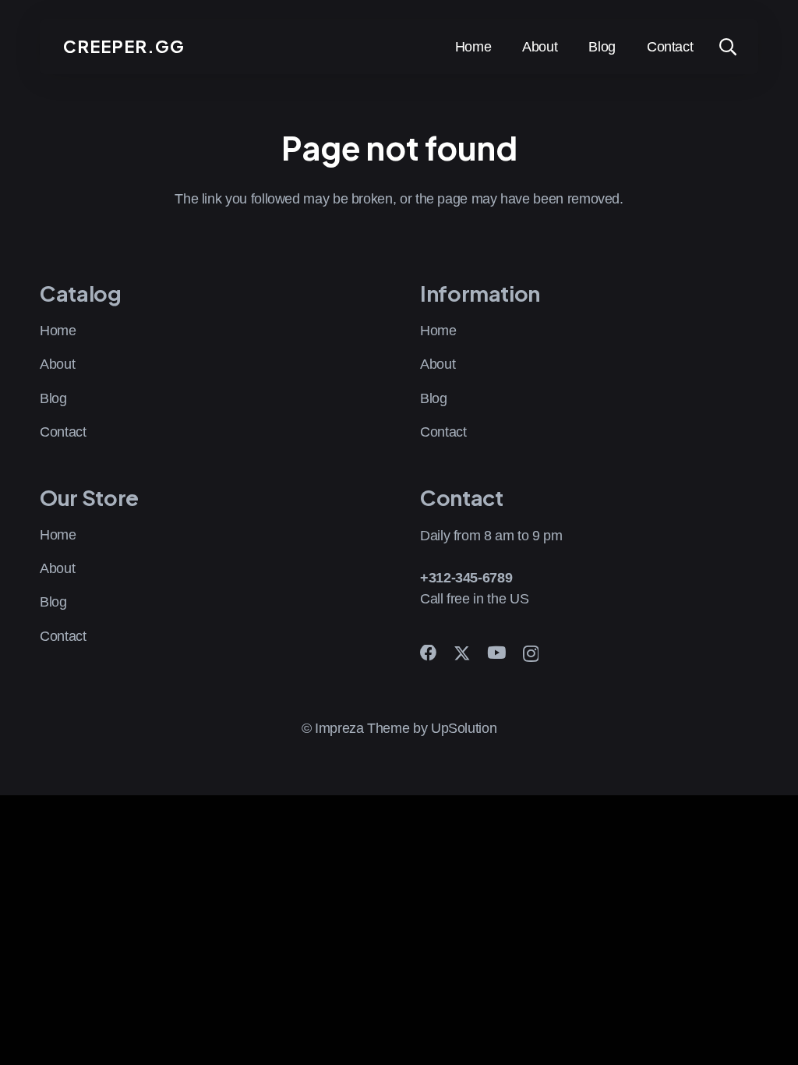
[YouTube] (496, 653)
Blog (53, 398)
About (57, 364)
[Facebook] (428, 653)
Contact (63, 432)
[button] (727, 46)
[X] (462, 654)
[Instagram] (531, 654)
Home (58, 330)
